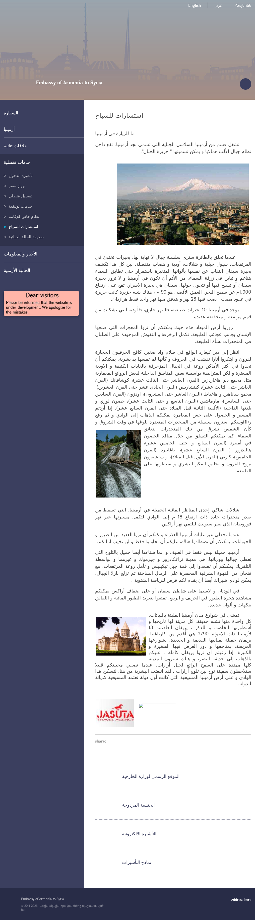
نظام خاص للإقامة (24, 216)
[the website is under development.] (41, 303)
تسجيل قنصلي (20, 195)
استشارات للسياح (23, 226)
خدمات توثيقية (20, 206)
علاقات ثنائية (15, 146)
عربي (218, 5)
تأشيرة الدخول (21, 175)
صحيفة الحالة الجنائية (26, 236)
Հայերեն (243, 5)
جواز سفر (17, 185)
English (194, 5)
